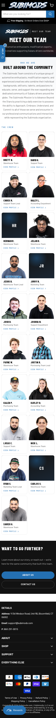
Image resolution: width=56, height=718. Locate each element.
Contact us (28, 584)
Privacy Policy (26, 698)
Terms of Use (11, 698)
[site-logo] (28, 5)
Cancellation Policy (36, 701)
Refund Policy (42, 698)
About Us (28, 575)
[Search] (50, 14)
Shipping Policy (18, 701)
